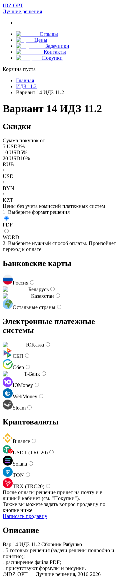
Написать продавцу (25, 516)
